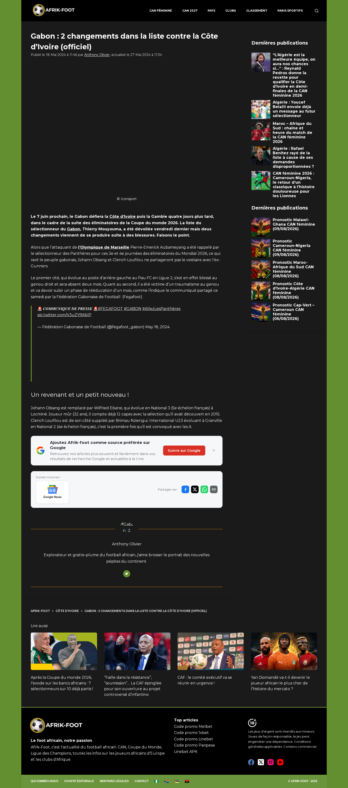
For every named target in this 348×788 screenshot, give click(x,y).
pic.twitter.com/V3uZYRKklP (64, 315)
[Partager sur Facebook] (185, 489)
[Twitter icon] (126, 573)
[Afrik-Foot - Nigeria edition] (157, 781)
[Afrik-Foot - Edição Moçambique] (177, 781)
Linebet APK (185, 751)
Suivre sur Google (184, 450)
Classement (256, 10)
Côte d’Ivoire (122, 216)
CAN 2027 (189, 10)
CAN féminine (160, 10)
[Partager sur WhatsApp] (204, 489)
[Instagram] (271, 762)
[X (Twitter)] (261, 762)
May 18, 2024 (157, 327)
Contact (141, 781)
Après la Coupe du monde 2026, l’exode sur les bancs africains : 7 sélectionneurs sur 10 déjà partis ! (62, 683)
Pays (211, 10)
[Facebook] (251, 762)
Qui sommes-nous (44, 781)
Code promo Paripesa (194, 745)
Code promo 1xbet (191, 732)
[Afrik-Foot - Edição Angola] (187, 781)
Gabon (73, 229)
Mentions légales (114, 781)
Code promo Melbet (193, 726)
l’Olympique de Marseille (103, 247)
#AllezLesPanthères (161, 308)
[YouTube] (280, 762)
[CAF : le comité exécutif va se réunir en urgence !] (211, 651)
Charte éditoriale (79, 781)
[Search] (316, 11)
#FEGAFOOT (110, 308)
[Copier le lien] (214, 489)
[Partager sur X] (195, 489)
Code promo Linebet (193, 739)
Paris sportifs (290, 10)
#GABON (132, 308)
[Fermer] (214, 450)
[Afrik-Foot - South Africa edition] (167, 781)
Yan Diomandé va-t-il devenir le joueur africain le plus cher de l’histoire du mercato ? (280, 683)
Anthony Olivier (97, 55)
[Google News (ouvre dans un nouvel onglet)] (52, 492)
